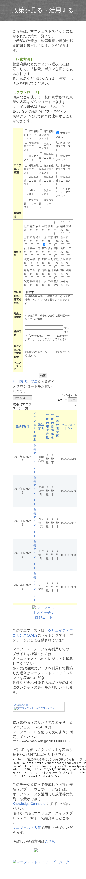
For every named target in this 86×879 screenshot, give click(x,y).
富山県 (68, 239)
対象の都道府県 (47, 426)
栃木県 (26, 239)
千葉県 (44, 239)
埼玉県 (38, 239)
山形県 (56, 228)
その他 (68, 283)
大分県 (44, 283)
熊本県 (38, 283)
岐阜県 (50, 250)
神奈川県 (56, 239)
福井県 (32, 250)
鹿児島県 (56, 283)
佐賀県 (26, 283)
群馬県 (32, 239)
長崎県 (32, 283)
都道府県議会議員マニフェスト (46, 135)
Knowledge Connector (30, 804)
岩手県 (38, 228)
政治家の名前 (21, 705)
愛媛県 (56, 272)
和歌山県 (56, 261)
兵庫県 (44, 261)
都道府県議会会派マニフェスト (46, 169)
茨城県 (68, 228)
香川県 (50, 272)
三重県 (68, 250)
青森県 (32, 228)
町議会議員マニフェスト (46, 158)
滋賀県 (26, 261)
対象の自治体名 (52, 426)
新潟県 (62, 239)
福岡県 (68, 272)
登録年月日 (22, 426)
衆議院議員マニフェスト (31, 204)
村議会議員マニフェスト (31, 169)
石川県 (26, 250)
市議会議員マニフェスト (31, 146)
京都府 (32, 261)
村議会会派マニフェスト (63, 181)
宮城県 (44, 228)
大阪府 (38, 261)
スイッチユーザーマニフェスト (63, 192)
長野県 (44, 250)
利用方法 (20, 382)
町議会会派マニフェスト (46, 181)
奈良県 (50, 261)
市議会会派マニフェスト (63, 169)
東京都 (50, 239)
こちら (50, 841)
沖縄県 (62, 283)
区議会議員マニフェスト (63, 146)
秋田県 (50, 228)
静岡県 (56, 250)
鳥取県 (62, 261)
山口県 (38, 272)
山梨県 (38, 250)
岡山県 (26, 272)
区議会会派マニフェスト (31, 181)
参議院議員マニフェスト (46, 204)
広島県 (32, 272)
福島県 (62, 228)
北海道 (26, 228)
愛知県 (62, 250)
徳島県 (44, 272)
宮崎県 (50, 283)
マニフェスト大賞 (27, 828)
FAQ (33, 382)
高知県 (62, 272)
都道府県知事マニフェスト (31, 135)
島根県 (68, 261)
